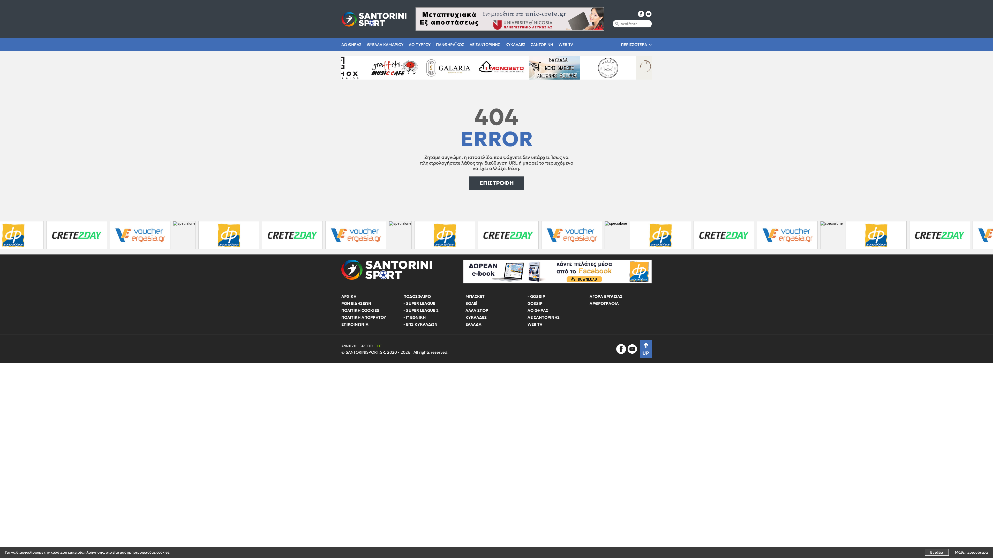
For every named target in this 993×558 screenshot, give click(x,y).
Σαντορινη (542, 44)
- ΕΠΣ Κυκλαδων (420, 324)
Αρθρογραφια (604, 303)
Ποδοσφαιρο (417, 296)
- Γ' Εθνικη (414, 317)
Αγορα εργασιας (606, 296)
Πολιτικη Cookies (360, 310)
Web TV (566, 44)
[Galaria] (403, 68)
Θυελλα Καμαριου (385, 44)
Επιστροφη (496, 183)
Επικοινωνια (354, 324)
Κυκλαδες (515, 44)
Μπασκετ (475, 296)
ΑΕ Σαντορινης (485, 44)
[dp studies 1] (182, 235)
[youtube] (648, 14)
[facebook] (641, 14)
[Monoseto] (456, 68)
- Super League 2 (421, 310)
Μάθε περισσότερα (971, 552)
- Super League (419, 303)
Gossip (535, 303)
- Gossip (536, 296)
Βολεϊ (471, 303)
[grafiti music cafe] (349, 68)
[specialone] (138, 235)
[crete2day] (30, 235)
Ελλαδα (473, 324)
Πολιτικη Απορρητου (363, 317)
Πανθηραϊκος (450, 44)
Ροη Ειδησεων (356, 303)
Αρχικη (348, 296)
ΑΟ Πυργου (420, 44)
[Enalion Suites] (616, 68)
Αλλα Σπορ (476, 310)
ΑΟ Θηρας (351, 44)
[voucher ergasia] (94, 235)
